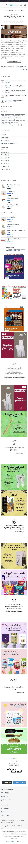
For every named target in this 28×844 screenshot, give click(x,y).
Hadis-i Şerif (4, 137)
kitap (17, 66)
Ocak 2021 (4, 152)
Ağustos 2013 (4, 169)
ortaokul (17, 120)
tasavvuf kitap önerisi (16, 68)
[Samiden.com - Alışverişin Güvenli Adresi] (14, 4)
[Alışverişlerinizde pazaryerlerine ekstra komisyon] (14, 767)
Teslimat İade (4, 796)
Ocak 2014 (4, 166)
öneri (6, 68)
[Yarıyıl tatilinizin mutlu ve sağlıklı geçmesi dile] (14, 635)
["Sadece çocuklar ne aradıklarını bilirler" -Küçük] (14, 688)
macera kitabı (11, 120)
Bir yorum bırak (23, 69)
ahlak (3, 115)
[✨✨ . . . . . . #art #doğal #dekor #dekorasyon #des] (14, 450)
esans (23, 115)
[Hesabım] (21, 4)
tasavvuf (9, 68)
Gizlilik (3, 812)
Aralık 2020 (4, 155)
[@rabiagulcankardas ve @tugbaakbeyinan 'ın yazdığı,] (14, 582)
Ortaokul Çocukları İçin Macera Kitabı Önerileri (15, 91)
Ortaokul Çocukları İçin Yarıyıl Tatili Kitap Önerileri (15, 86)
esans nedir (4, 117)
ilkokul (9, 117)
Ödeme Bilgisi (5, 793)
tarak (12, 122)
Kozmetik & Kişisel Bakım (8, 143)
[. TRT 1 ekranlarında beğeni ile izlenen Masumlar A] (14, 345)
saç (2, 122)
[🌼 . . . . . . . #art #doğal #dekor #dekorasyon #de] (14, 477)
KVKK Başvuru (5, 815)
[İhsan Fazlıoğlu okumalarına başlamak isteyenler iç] (14, 556)
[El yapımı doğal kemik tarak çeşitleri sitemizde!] (14, 741)
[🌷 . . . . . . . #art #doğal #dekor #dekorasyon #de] (14, 529)
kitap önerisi (4, 120)
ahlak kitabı (7, 115)
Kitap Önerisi (14, 14)
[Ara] (6, 4)
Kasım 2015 (4, 160)
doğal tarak (17, 115)
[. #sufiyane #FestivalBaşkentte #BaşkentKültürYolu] (14, 266)
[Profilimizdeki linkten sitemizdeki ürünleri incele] (14, 424)
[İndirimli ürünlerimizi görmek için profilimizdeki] (14, 661)
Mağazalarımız (5, 808)
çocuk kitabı (15, 125)
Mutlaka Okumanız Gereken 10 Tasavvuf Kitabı (15, 96)
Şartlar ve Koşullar (6, 799)
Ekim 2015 (4, 163)
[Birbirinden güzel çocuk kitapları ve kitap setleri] (14, 714)
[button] (3, 5)
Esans (2, 134)
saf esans (22, 120)
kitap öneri (20, 66)
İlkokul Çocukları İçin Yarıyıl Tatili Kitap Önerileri (15, 81)
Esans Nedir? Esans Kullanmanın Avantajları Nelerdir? (14, 101)
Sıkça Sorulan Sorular (7, 789)
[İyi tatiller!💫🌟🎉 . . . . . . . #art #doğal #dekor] (14, 609)
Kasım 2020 (4, 157)
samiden (6, 21)
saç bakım (7, 122)
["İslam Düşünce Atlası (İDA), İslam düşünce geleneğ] (14, 503)
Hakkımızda (4, 805)
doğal (13, 115)
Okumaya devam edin (14, 61)
